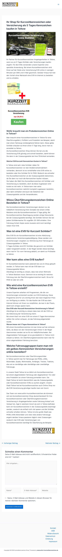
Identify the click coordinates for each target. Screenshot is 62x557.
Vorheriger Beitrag (10, 443)
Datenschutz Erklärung (50, 537)
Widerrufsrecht (53, 533)
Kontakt (53, 528)
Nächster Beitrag (52, 443)
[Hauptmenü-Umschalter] (58, 4)
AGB (53, 531)
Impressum (53, 541)
